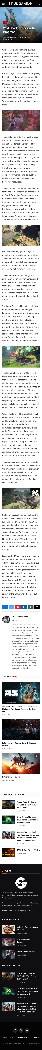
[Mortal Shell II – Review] (8, 954)
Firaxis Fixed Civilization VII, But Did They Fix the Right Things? (27, 805)
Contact (35, 1037)
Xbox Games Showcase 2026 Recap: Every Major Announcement (27, 820)
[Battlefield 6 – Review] (21, 763)
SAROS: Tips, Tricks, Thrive (28, 850)
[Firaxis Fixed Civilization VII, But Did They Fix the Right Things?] (8, 804)
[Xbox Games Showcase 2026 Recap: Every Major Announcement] (8, 820)
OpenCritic (13, 903)
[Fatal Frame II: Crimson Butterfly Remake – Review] (21, 729)
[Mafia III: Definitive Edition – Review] (8, 929)
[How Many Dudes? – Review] (8, 942)
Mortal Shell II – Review (27, 951)
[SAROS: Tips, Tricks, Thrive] (8, 852)
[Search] (38, 3)
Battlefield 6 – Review (11, 777)
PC (5, 22)
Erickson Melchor (10, 37)
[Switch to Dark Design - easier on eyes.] (34, 4)
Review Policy (24, 1037)
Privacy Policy (9, 1037)
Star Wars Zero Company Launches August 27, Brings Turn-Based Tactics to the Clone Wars (19, 709)
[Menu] (3, 3)
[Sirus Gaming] (20, 3)
